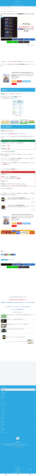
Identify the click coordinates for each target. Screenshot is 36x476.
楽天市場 (19, 81)
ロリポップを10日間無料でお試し (17, 309)
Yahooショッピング (27, 81)
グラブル (3, 259)
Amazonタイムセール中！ (18, 312)
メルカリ (14, 83)
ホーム (6, 469)
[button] (23, 42)
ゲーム (6, 259)
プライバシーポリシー (18, 469)
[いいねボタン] (2, 251)
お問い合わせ (30, 469)
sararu (18, 442)
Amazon (14, 81)
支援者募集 (18, 470)
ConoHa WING (16, 296)
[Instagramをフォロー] (16, 447)
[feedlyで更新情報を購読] (21, 447)
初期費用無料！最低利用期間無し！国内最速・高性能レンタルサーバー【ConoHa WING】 (18, 302)
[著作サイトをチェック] (13, 447)
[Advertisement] (18, 53)
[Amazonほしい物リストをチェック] (18, 447)
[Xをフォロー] (15, 447)
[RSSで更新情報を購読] (22, 447)
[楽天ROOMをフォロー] (19, 447)
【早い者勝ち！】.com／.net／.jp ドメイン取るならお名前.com (18, 306)
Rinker (15, 78)
